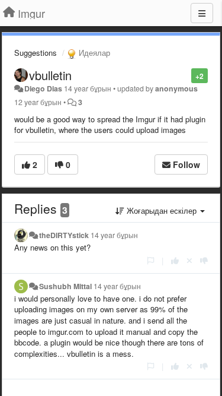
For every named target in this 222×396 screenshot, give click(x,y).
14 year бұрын (114, 235)
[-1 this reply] (204, 260)
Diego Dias (43, 88)
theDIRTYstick (64, 235)
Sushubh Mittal (65, 286)
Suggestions (35, 52)
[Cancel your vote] (189, 260)
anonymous (176, 88)
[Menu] (202, 13)
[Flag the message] (185, 75)
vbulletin (50, 75)
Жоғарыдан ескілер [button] (161, 210)
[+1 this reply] (175, 260)
